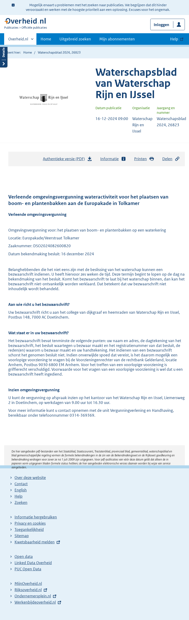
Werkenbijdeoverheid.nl (35, 602)
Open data (24, 556)
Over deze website (30, 477)
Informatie (109, 158)
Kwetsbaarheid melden (35, 542)
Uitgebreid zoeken (75, 39)
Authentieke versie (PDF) (65, 160)
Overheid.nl (18, 40)
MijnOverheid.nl (28, 583)
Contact (21, 483)
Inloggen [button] (161, 24)
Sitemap (22, 535)
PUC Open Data (28, 569)
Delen (167, 158)
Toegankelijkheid (29, 529)
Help (19, 496)
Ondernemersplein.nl (33, 596)
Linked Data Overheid (33, 562)
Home (46, 39)
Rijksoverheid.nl (28, 589)
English (21, 490)
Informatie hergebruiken (36, 517)
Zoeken (21, 502)
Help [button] (174, 39)
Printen (140, 158)
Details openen (3, 56)
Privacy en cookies (30, 523)
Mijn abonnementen (117, 39)
